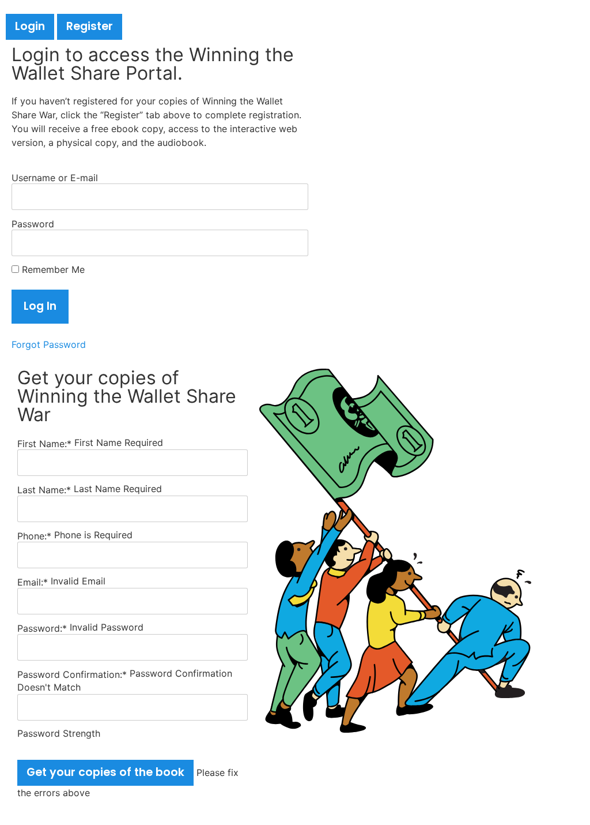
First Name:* (44, 443)
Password (33, 223)
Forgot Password (49, 344)
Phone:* (35, 536)
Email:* (32, 582)
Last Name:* (44, 490)
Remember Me (52, 269)
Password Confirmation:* (72, 674)
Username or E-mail (55, 177)
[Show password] (287, 243)
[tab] (30, 27)
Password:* (42, 628)
